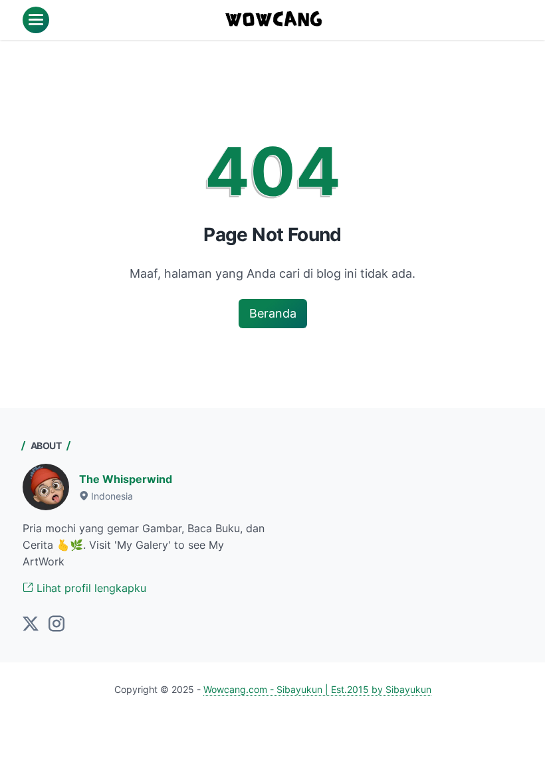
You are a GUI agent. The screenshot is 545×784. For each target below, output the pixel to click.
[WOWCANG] (274, 20)
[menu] (36, 20)
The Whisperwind (125, 479)
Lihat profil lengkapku (89, 588)
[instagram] (56, 624)
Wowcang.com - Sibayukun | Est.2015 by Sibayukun (317, 689)
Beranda (272, 313)
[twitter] (31, 624)
